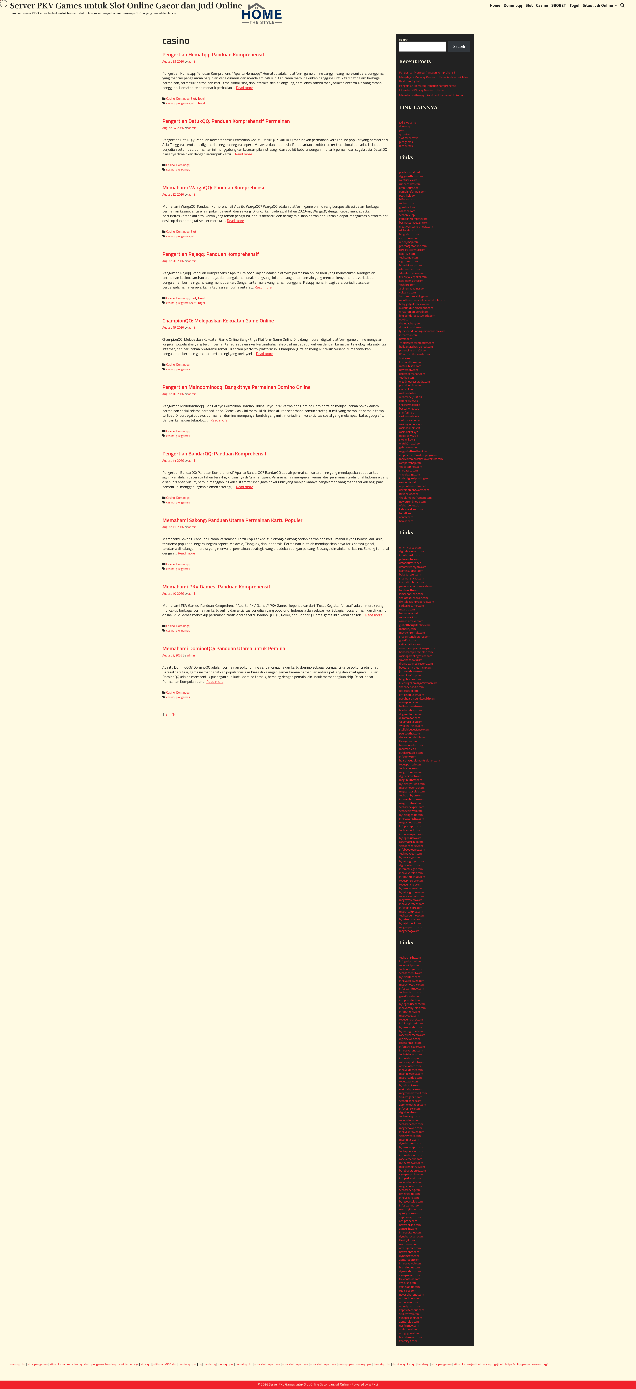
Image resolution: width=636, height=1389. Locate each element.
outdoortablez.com (411, 752)
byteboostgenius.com (412, 1170)
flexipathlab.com (409, 1279)
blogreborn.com (409, 234)
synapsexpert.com (410, 1317)
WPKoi (373, 1384)
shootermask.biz (409, 404)
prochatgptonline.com (413, 246)
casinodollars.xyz (409, 428)
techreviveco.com (410, 1135)
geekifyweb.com (409, 996)
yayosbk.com (407, 389)
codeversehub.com (410, 1159)
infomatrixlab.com (410, 1155)
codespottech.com (410, 764)
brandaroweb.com (410, 1337)
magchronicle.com (410, 772)
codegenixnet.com (410, 884)
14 (174, 714)
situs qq (77, 1364)
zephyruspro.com (410, 1217)
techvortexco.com (410, 992)
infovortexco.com (410, 1108)
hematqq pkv (244, 1364)
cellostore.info (408, 617)
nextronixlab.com (410, 1225)
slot (194, 103)
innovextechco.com (411, 1070)
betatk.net (405, 513)
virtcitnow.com (408, 238)
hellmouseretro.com (411, 706)
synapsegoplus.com (411, 1174)
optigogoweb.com (410, 1333)
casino (170, 103)
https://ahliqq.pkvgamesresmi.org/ (526, 1364)
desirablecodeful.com (412, 737)
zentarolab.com (409, 1321)
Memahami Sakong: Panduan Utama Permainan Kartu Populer (232, 520)
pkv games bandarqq (104, 1364)
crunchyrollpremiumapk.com (417, 648)
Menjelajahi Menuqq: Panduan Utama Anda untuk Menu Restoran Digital (434, 79)
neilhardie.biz (407, 393)
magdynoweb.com (410, 1128)
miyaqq (487, 1364)
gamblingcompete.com (413, 218)
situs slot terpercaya (267, 1364)
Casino (542, 5)
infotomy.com (407, 756)
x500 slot (171, 1364)
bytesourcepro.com (411, 1147)
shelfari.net (406, 412)
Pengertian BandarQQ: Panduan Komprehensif (214, 453)
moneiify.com (407, 629)
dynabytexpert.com (411, 1236)
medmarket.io (408, 749)
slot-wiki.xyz (407, 439)
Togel (574, 5)
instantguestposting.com (414, 478)
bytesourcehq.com (410, 1027)
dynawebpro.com (410, 1271)
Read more (244, 87)
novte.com (405, 339)
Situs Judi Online (598, 5)
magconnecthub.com (412, 1166)
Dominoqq (513, 5)
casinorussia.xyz (409, 416)
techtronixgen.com (410, 795)
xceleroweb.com (409, 1329)
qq (200, 1364)
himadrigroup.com (410, 265)
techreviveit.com (409, 830)
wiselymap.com (409, 242)
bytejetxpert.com (410, 923)
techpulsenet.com (410, 1101)
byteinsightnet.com (411, 1031)
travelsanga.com (409, 474)
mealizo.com (407, 609)
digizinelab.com (408, 1112)
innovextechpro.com (411, 799)
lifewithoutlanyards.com (414, 354)
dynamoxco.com (409, 1256)
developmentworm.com (414, 490)
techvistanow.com (410, 1054)
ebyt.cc (403, 319)
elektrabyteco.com (410, 1089)
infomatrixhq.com (410, 1058)
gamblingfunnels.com (412, 191)
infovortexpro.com (410, 907)
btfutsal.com (407, 199)
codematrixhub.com (411, 841)
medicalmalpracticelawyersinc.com (421, 459)
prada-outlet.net (409, 172)
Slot (529, 5)
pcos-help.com (408, 195)
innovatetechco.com (411, 818)
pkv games (183, 103)
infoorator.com (408, 335)
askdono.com (407, 211)
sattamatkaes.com (410, 644)
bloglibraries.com (410, 679)
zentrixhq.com (408, 1228)
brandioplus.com (409, 1267)
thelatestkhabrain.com (413, 598)
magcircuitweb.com (411, 803)
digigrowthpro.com (411, 176)
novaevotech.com (410, 1066)
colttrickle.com (408, 180)
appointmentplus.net (412, 486)
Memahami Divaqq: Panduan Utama (421, 90)
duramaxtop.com (409, 718)
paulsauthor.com (409, 733)
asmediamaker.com (411, 621)
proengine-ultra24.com (413, 350)
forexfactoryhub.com (412, 249)
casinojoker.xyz (408, 432)
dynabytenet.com (410, 1143)
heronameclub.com (411, 745)
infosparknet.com (410, 1205)
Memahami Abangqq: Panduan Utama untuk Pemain (432, 95)
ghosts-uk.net (408, 207)
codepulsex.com (409, 1120)
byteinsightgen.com (411, 861)
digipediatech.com (410, 776)
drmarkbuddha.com (411, 327)
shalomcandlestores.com (414, 636)
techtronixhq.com (410, 957)
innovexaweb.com (410, 1263)
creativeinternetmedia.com (416, 226)
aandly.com (406, 517)
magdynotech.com (410, 1186)
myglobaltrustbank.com (414, 451)
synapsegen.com (409, 1275)
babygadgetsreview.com (414, 304)
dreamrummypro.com (412, 567)
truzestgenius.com (410, 1097)
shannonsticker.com (411, 578)
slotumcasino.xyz (410, 420)
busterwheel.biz (409, 408)
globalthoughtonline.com (414, 625)
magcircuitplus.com (411, 911)
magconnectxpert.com (413, 1093)
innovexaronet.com (411, 1050)
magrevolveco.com (410, 900)
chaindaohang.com (410, 323)
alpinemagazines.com (412, 288)
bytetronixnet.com (410, 919)
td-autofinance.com (411, 273)
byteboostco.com (409, 1085)
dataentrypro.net (410, 563)
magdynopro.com (410, 822)
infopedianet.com (410, 1178)
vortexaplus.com (409, 1286)
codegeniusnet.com (411, 1019)
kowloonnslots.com (411, 280)
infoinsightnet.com (411, 1023)
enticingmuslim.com (411, 694)
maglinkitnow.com (410, 780)
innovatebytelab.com (412, 1008)
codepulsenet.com (410, 1182)
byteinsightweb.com (412, 784)
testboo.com (407, 377)
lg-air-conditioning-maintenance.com (422, 331)
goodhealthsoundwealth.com (417, 698)
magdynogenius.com (411, 787)
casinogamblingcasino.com (415, 656)
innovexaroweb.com (411, 1131)
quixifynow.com (408, 1213)
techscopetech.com (411, 1124)
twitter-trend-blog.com (413, 296)
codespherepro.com (411, 880)
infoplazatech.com (410, 1000)
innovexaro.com (409, 1197)
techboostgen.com (410, 969)
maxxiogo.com (408, 1244)
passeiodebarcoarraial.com (415, 586)
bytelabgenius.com (411, 814)
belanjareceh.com (410, 574)
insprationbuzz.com (411, 582)
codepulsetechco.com (412, 1035)
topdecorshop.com (410, 466)
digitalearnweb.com (411, 551)
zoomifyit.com (408, 1341)
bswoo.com (406, 521)
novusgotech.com (410, 1248)
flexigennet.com (409, 741)
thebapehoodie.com (411, 687)
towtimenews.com (410, 659)
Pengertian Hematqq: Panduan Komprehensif (213, 54)
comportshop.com (410, 463)
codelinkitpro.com (410, 965)
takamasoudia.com (410, 721)
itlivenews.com (408, 494)
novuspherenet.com (411, 1294)
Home (495, 5)
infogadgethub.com (411, 961)
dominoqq (405, 126)
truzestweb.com (409, 1314)
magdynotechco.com (411, 984)
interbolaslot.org (409, 555)
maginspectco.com (410, 927)
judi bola (157, 1364)
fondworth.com (408, 590)
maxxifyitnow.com (410, 1209)
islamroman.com (409, 269)
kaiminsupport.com (411, 570)
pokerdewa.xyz (408, 435)
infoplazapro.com (410, 826)
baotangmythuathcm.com (415, 667)
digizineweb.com (409, 1039)
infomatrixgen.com (411, 869)
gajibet (498, 1364)
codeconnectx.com (410, 1042)
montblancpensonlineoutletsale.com (422, 300)
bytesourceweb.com (411, 888)
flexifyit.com (407, 1240)
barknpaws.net (408, 613)
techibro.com (407, 284)
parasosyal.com (409, 690)
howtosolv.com (408, 369)
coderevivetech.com (411, 896)
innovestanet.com (410, 1232)
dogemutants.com (410, 714)
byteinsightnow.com (411, 892)
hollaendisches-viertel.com (416, 346)
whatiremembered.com (413, 311)
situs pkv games (37, 1364)
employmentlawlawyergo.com (418, 455)
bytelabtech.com (409, 977)
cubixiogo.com (407, 1290)
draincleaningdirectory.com (416, 663)
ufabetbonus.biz (409, 505)
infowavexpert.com (411, 834)
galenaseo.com (408, 447)
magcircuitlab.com (410, 1077)
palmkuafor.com (409, 559)
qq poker (404, 134)
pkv (401, 130)
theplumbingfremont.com (415, 497)
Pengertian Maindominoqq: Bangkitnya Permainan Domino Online (236, 387)
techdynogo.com (409, 768)
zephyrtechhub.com (411, 1310)
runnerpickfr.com (410, 184)
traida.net (405, 358)
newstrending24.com (412, 501)
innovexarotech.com (411, 904)
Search (403, 39)
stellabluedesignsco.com (414, 729)
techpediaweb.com (411, 811)
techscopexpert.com (411, 807)
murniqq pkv (226, 1364)
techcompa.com (409, 257)
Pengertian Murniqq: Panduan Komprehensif (427, 72)
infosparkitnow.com (411, 988)
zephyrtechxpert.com (412, 1104)
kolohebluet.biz (409, 400)
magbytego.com (409, 1015)
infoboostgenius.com (412, 849)
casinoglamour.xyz (410, 424)
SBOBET (558, 5)
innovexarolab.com (411, 873)
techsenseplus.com (411, 845)
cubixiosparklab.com (411, 1062)
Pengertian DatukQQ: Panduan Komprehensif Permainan (226, 121)
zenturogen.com (409, 1259)
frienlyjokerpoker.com (413, 277)
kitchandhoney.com (411, 362)
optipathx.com (408, 1221)
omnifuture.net (408, 187)
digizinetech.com (409, 865)
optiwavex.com (408, 1302)
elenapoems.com (409, 702)
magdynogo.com (409, 931)
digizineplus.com (409, 1193)
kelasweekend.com (411, 509)
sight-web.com (408, 261)
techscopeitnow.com (411, 915)
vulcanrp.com (407, 292)
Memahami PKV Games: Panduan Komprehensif (216, 586)
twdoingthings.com (411, 725)
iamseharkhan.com (411, 594)
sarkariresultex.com (411, 605)
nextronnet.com (409, 1252)
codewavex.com (409, 1081)
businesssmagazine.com (414, 222)
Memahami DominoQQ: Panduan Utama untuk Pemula (223, 648)
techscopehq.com (410, 1190)
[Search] (622, 5)
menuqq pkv (17, 1364)
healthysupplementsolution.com (419, 760)
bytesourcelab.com (411, 1201)
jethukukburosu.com (411, 671)
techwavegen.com (410, 853)
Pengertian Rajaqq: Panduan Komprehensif (210, 254)
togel (201, 103)
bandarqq (210, 1364)
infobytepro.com (409, 1011)
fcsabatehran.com (410, 710)
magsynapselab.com (412, 791)
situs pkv (459, 1364)
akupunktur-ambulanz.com (416, 308)
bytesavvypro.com (410, 857)
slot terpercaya (408, 138)
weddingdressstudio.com (414, 381)
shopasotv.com (408, 470)
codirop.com (406, 203)
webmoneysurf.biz (411, 397)
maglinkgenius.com (411, 1073)
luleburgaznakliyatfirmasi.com (418, 683)
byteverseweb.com (411, 1162)
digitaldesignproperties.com (416, 601)
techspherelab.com (411, 1151)
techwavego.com (409, 1116)
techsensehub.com (410, 973)
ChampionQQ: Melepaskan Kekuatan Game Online (218, 320)
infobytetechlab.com (412, 876)
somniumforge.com (411, 675)
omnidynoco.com (409, 1306)
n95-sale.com (407, 230)
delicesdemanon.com (412, 373)
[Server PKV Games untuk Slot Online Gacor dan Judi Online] (262, 13)
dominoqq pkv (187, 1364)
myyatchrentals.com (412, 632)
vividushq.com (408, 1283)
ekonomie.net (407, 482)
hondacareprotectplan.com (416, 652)
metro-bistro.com (410, 366)
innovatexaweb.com (411, 980)
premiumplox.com (410, 385)
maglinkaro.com (409, 1139)
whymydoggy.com (410, 547)
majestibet (474, 1364)
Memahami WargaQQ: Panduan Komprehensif (214, 187)
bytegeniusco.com (410, 838)
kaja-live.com (407, 253)
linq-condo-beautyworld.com (417, 315)
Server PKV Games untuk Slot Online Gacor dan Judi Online (126, 6)
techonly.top (407, 215)
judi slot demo (408, 122)
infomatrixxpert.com (412, 1046)
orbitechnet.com (409, 1298)
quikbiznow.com (409, 1325)
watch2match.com (410, 443)
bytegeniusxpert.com (412, 1004)
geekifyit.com (407, 640)
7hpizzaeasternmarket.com (416, 343)
